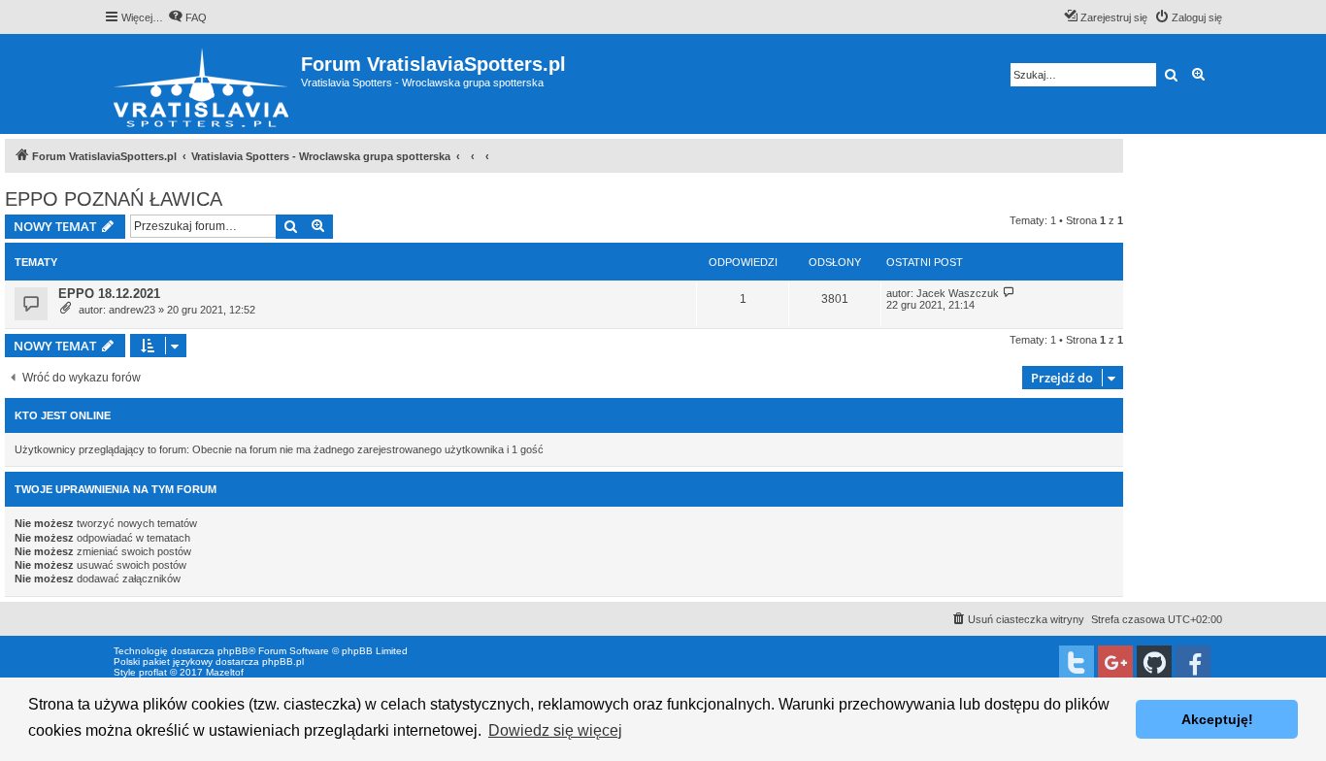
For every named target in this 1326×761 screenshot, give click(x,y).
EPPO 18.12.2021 (109, 293)
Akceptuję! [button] (1217, 719)
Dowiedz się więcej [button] (555, 730)
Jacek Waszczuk (957, 293)
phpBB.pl (283, 661)
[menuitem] (187, 17)
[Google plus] (1115, 662)
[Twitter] (1076, 662)
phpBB (233, 650)
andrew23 (132, 309)
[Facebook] (1193, 662)
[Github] (1154, 662)
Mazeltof (225, 672)
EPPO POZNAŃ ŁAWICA (113, 199)
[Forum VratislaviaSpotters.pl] (202, 84)
